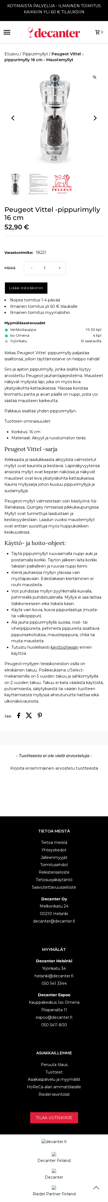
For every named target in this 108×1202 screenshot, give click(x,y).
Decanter (54, 1177)
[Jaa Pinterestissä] (40, 716)
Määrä (10, 268)
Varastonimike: (18, 252)
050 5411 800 (54, 1024)
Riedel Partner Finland (54, 1193)
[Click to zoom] (94, 77)
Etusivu (11, 53)
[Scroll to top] (96, 1187)
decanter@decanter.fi (54, 921)
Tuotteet (54, 1072)
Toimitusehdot (54, 864)
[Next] (94, 118)
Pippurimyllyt (35, 53)
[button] (54, 767)
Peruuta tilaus (54, 1064)
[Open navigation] (13, 32)
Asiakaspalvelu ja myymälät (54, 1079)
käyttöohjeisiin (64, 647)
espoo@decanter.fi (54, 1017)
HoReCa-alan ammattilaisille (54, 1086)
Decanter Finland (54, 1160)
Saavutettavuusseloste (54, 887)
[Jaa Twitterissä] (29, 716)
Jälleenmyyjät (54, 857)
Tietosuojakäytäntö (54, 879)
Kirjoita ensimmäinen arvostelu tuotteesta (54, 768)
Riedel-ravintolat (54, 1094)
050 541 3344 (54, 983)
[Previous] (13, 118)
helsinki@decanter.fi (54, 975)
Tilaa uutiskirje (54, 1117)
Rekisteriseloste (54, 872)
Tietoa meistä (54, 842)
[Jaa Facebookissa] (18, 716)
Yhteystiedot (54, 849)
